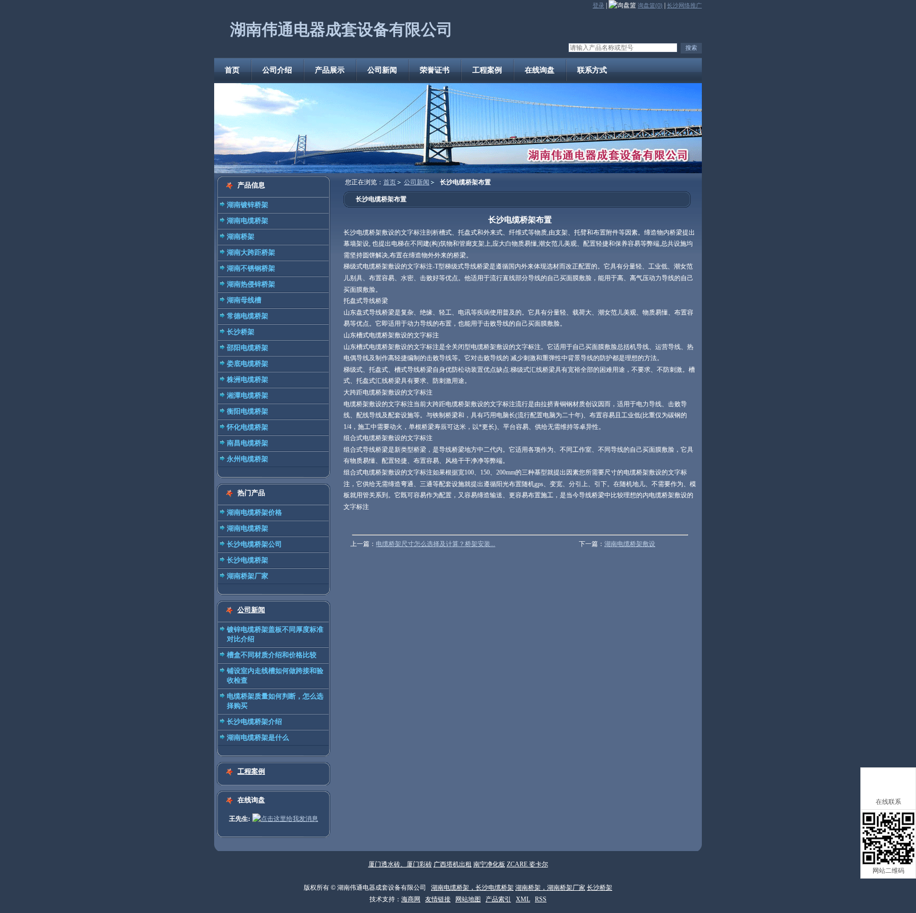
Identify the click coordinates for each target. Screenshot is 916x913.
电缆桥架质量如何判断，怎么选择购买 (275, 701)
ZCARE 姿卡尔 (527, 864)
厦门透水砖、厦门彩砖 (400, 864)
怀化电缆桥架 (247, 427)
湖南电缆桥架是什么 (258, 737)
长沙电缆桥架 (247, 560)
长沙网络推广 (684, 5)
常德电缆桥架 (247, 316)
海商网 (410, 899)
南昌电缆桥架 (247, 443)
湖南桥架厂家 (247, 576)
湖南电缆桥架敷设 (629, 544)
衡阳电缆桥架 (247, 411)
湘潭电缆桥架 (247, 395)
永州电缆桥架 (247, 459)
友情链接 (438, 899)
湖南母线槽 (244, 300)
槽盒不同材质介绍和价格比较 (271, 655)
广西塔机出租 (453, 864)
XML (523, 899)
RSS (541, 899)
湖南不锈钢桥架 (251, 268)
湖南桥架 (240, 236)
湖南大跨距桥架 (251, 252)
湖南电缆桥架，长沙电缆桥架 (472, 887)
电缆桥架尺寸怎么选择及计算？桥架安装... (435, 544)
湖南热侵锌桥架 (251, 284)
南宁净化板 (489, 864)
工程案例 (251, 771)
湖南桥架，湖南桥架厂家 (550, 887)
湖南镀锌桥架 (247, 205)
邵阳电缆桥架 (247, 348)
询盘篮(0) (650, 5)
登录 (598, 5)
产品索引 (498, 899)
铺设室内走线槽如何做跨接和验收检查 (275, 675)
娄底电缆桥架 (247, 364)
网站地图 (468, 899)
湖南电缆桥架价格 (254, 512)
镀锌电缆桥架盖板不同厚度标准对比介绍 (275, 634)
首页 (389, 182)
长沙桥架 (240, 332)
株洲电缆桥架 (247, 379)
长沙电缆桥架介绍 (254, 722)
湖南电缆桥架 (247, 221)
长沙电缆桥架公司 (254, 544)
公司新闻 (251, 610)
